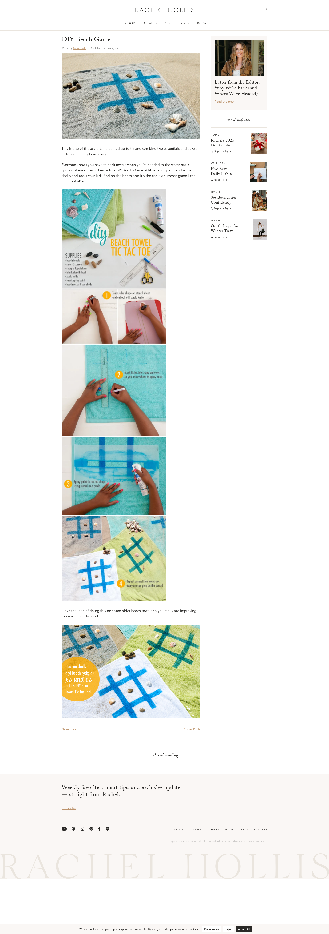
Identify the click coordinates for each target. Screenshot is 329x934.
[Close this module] (230, 427)
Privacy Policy (206, 482)
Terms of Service (189, 482)
